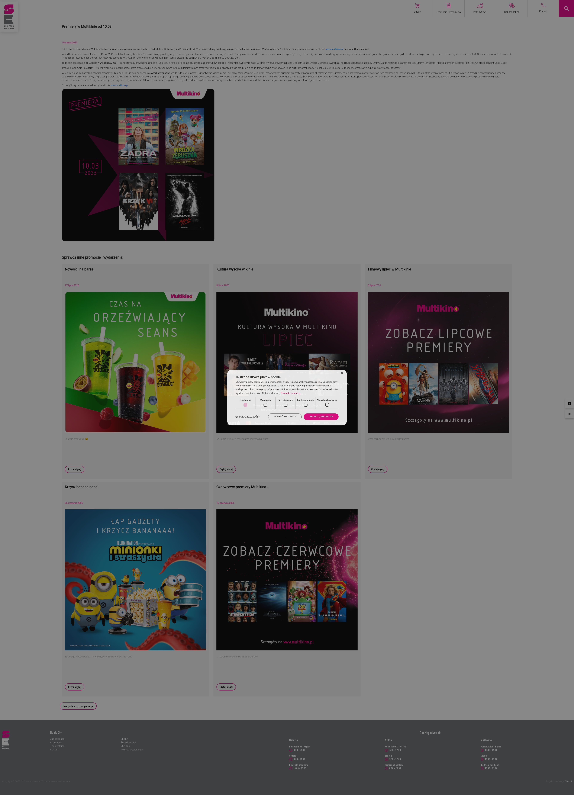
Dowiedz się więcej (290, 393)
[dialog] (287, 397)
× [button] (342, 373)
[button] (247, 416)
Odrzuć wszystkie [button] (285, 416)
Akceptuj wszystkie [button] (321, 416)
